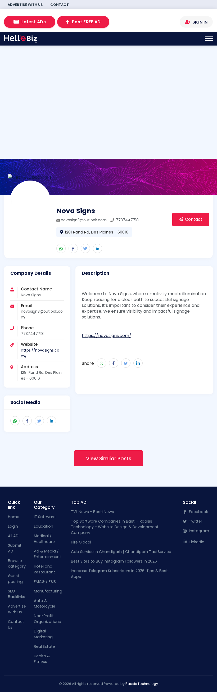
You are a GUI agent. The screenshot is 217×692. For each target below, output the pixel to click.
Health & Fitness (42, 658)
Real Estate (44, 646)
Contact (59, 4)
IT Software (45, 516)
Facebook (198, 511)
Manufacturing (48, 591)
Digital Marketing (43, 634)
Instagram (198, 530)
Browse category (17, 563)
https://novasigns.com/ (106, 335)
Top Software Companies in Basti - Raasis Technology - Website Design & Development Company (115, 527)
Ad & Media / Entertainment (47, 554)
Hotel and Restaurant (44, 569)
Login (13, 526)
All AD (13, 535)
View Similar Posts (108, 458)
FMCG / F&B (45, 581)
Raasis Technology (141, 683)
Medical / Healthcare (44, 538)
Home (13, 516)
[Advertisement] (108, 91)
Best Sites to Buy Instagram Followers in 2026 (114, 561)
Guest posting (15, 578)
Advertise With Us (25, 4)
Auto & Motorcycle (44, 603)
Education (43, 526)
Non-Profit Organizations (47, 618)
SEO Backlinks (16, 594)
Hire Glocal (81, 542)
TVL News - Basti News (92, 511)
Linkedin (196, 542)
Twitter (195, 521)
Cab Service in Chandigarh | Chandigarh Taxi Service (121, 551)
